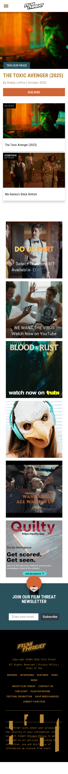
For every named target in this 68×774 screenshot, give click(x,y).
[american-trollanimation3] (34, 402)
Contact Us (45, 686)
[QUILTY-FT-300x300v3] (34, 522)
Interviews (27, 675)
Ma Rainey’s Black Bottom (21, 194)
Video (54, 675)
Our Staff (21, 691)
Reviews (9, 106)
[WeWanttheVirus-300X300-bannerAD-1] (34, 283)
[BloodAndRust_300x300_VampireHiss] (34, 342)
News (34, 680)
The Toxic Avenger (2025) (21, 145)
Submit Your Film (34, 702)
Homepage (11, 155)
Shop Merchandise (47, 696)
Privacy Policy (47, 664)
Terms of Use (34, 668)
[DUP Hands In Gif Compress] (34, 223)
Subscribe (50, 616)
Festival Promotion (19, 696)
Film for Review (40, 691)
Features (42, 675)
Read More (34, 92)
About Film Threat (24, 686)
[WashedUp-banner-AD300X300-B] (34, 462)
